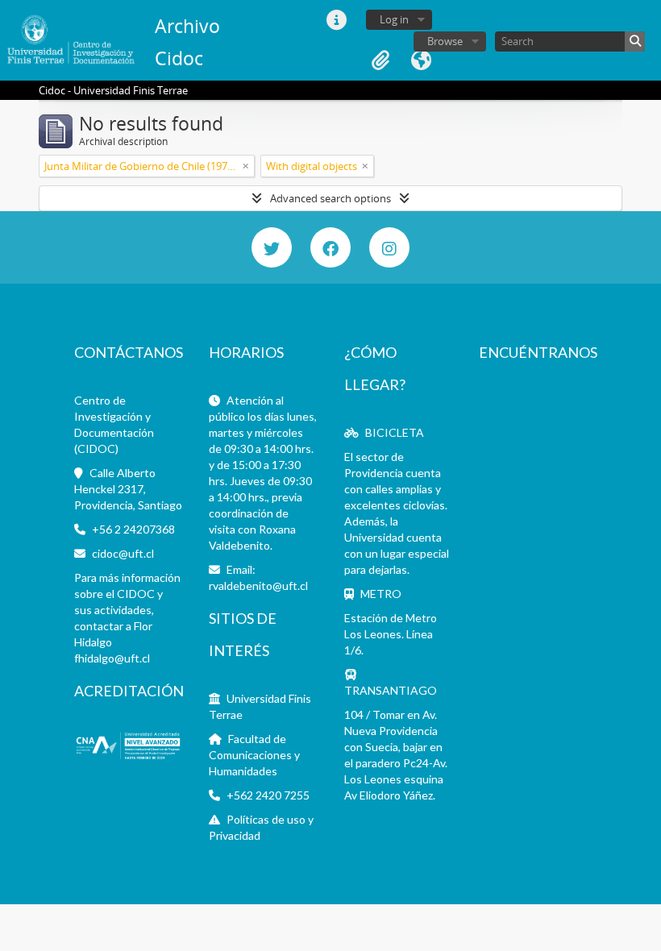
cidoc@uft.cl (123, 553)
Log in (394, 19)
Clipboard (380, 60)
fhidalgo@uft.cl (112, 658)
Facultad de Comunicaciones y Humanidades (254, 755)
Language (421, 60)
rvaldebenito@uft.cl (258, 585)
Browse (445, 41)
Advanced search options (330, 198)
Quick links (336, 20)
